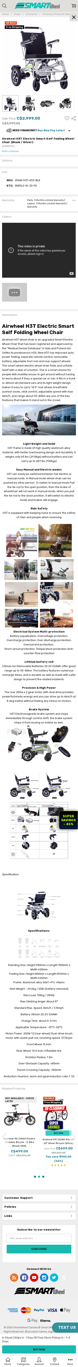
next (73, 1136)
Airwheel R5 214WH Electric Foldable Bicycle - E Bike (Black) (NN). (20, 1142)
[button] (38, 130)
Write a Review (10, 151)
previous (4, 1136)
